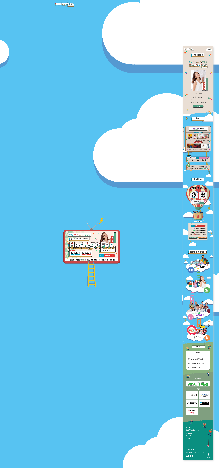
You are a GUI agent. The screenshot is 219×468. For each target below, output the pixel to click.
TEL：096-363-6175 (190, 452)
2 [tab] (185, 149)
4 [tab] (185, 152)
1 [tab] (185, 148)
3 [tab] (185, 151)
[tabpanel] (198, 139)
